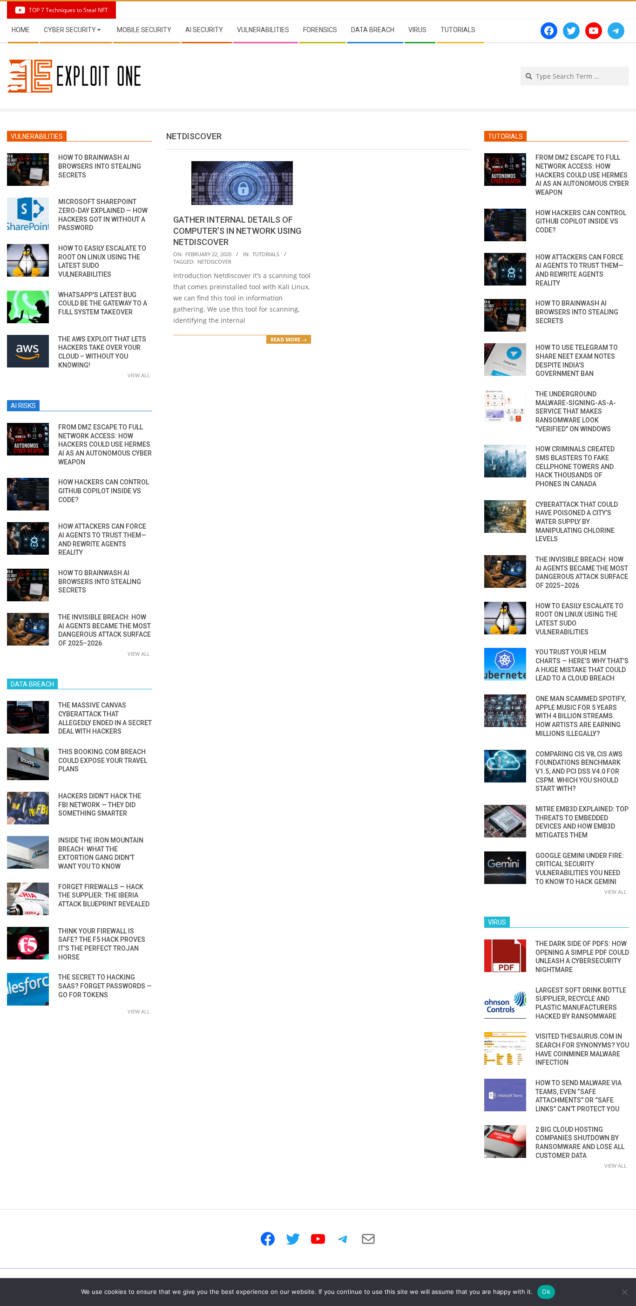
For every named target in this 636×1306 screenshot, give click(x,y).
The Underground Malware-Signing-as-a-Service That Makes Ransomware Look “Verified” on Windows (575, 411)
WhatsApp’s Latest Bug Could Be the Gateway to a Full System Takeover (102, 303)
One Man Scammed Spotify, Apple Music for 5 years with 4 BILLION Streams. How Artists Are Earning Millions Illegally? (580, 716)
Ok (546, 1291)
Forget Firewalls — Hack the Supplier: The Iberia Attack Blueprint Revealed (103, 895)
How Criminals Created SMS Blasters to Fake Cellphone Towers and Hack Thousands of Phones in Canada (575, 466)
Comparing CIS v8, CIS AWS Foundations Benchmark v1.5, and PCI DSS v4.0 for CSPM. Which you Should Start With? (578, 771)
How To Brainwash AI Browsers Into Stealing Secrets (99, 166)
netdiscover (214, 261)
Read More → (289, 339)
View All (139, 375)
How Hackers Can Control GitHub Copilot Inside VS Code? (103, 490)
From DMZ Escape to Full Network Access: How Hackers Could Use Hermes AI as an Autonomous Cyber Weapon (105, 444)
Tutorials (265, 254)
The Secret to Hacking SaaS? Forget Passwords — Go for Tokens (105, 985)
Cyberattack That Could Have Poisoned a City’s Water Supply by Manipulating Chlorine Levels (576, 522)
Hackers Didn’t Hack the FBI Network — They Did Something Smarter (99, 804)
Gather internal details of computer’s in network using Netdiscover (237, 231)
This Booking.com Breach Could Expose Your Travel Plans (102, 760)
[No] (624, 1292)
